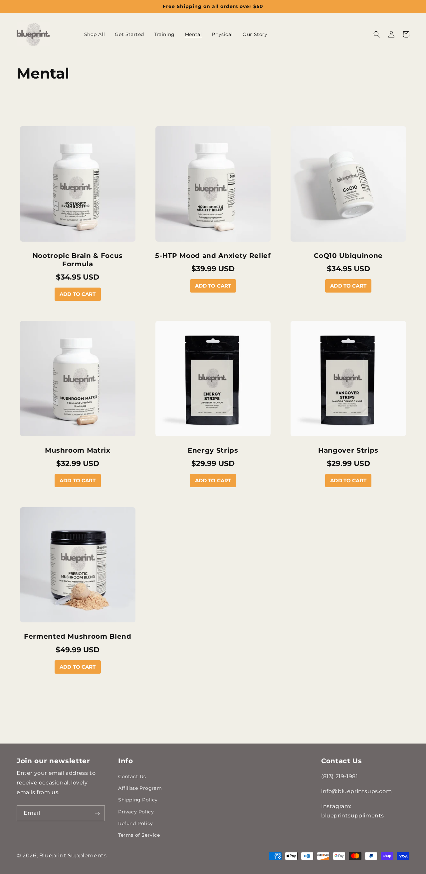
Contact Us (132, 776)
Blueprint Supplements (73, 855)
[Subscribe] (97, 813)
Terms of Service (139, 835)
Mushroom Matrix (77, 450)
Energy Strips (213, 450)
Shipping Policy (138, 800)
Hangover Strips (348, 450)
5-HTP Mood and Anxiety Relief (213, 256)
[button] (376, 34)
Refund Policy (135, 823)
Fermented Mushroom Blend (77, 636)
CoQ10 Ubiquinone (348, 256)
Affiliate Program (140, 788)
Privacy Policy (136, 812)
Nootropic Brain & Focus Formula (78, 260)
